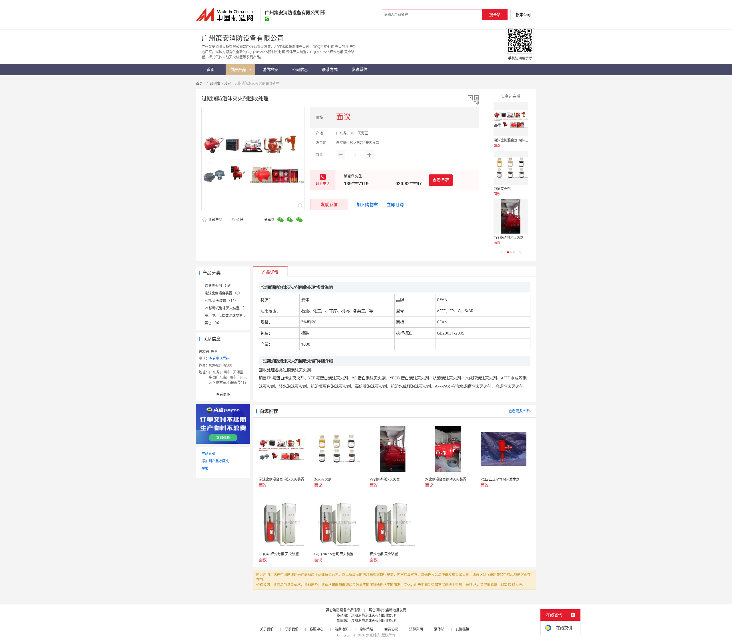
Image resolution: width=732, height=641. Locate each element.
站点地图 (341, 629)
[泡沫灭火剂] (511, 168)
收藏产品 (215, 219)
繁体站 (439, 629)
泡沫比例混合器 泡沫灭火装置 (516, 140)
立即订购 (395, 204)
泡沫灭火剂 (502, 188)
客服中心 (316, 629)
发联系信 (329, 204)
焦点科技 (373, 635)
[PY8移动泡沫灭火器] (511, 216)
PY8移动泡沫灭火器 (509, 237)
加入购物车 (367, 204)
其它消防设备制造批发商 (387, 610)
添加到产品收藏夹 (215, 461)
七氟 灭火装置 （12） (221, 300)
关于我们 (267, 629)
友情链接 (462, 629)
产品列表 (213, 83)
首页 (199, 83)
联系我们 (292, 629)
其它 (227, 83)
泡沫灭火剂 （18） (219, 285)
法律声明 (416, 629)
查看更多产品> (520, 411)
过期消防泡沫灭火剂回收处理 (373, 615)
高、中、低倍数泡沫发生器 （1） (230, 315)
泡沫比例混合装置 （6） (223, 293)
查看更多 (223, 394)
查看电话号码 (219, 358)
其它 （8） (213, 322)
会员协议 (391, 629)
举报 (239, 219)
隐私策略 (366, 629)
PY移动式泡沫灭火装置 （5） (227, 308)
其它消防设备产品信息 (343, 610)
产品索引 (208, 453)
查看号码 (440, 180)
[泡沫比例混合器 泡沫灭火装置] (511, 119)
